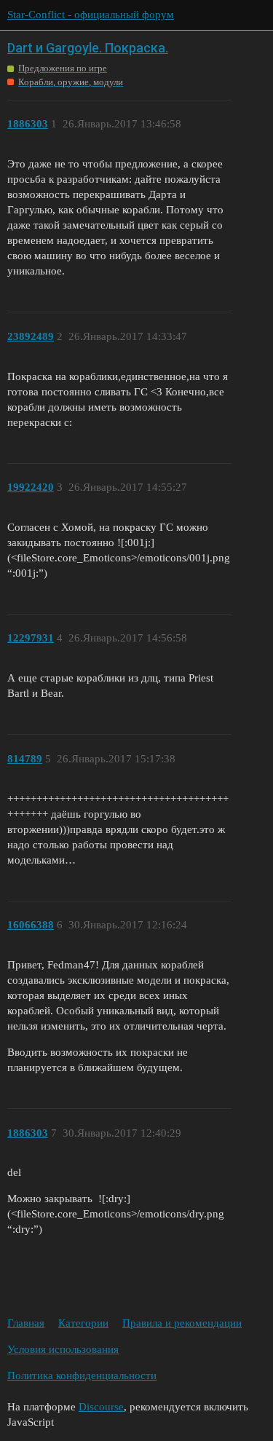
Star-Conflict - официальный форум (90, 14)
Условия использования (63, 1349)
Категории (83, 1323)
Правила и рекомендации (182, 1323)
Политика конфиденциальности (82, 1375)
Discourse (101, 1407)
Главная (25, 1323)
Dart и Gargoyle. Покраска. (87, 47)
